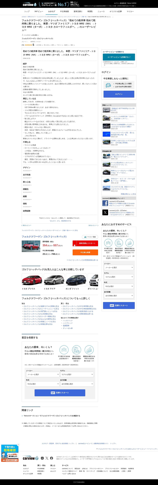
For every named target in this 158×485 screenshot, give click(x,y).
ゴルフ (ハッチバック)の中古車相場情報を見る (79, 309)
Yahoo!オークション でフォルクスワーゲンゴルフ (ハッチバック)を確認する (52, 416)
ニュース (101, 11)
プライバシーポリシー (96, 468)
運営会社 (77, 468)
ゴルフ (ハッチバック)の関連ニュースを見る (39, 321)
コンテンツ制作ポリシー (69, 471)
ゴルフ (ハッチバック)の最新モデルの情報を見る (41, 306)
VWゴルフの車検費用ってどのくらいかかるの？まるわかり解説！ (122, 127)
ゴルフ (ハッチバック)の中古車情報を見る (77, 306)
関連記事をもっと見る (128, 194)
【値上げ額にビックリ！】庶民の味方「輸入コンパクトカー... (123, 157)
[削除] (18, 444)
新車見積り (78, 11)
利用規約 (123, 468)
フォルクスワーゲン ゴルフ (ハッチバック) (44, 236)
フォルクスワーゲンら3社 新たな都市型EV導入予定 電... (122, 135)
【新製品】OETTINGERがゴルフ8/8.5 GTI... (123, 111)
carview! (24, 16)
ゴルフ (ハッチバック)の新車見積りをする (77, 311)
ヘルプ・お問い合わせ (69, 473)
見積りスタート (62, 393)
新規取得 (123, 3)
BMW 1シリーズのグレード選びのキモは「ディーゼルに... (122, 173)
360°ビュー (38, 11)
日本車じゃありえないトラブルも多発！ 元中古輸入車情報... (123, 143)
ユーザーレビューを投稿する (118, 57)
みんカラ (53, 471)
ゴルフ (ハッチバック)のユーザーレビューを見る (41, 309)
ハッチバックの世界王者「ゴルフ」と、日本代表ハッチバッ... (123, 119)
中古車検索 (64, 11)
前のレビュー (27, 225)
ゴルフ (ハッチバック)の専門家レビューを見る (40, 311)
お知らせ (85, 468)
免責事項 (131, 468)
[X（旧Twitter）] (47, 458)
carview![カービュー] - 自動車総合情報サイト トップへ (97, 443)
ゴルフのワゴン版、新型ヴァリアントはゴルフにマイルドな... (123, 189)
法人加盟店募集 (114, 471)
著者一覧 (82, 471)
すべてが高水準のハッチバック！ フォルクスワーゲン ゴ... (123, 165)
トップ (26, 11)
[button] (90, 237)
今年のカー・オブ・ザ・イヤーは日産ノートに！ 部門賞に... (123, 181)
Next (98, 280)
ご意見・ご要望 (126, 471)
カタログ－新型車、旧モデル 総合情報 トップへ (58, 443)
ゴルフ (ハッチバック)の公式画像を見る (38, 314)
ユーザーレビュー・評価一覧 (78, 16)
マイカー (130, 11)
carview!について (67, 468)
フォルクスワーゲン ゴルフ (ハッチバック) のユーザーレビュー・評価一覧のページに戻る (50, 230)
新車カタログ (31, 16)
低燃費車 (66, 326)
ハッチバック (68, 320)
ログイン (117, 3)
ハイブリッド (68, 323)
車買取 (90, 11)
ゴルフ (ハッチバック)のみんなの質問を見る (39, 319)
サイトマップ (91, 471)
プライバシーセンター (112, 468)
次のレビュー (93, 225)
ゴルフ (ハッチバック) (64, 16)
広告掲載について (102, 471)
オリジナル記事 (116, 11)
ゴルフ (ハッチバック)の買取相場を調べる (77, 314)
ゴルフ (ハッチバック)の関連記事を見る (38, 324)
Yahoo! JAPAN (131, 3)
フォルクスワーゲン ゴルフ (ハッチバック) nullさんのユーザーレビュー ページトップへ (127, 449)
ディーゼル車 (68, 328)
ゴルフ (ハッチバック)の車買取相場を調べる (83, 260)
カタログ (51, 11)
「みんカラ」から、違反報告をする (60, 221)
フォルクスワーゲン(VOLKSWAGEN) (46, 16)
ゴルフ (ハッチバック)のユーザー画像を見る (39, 316)
